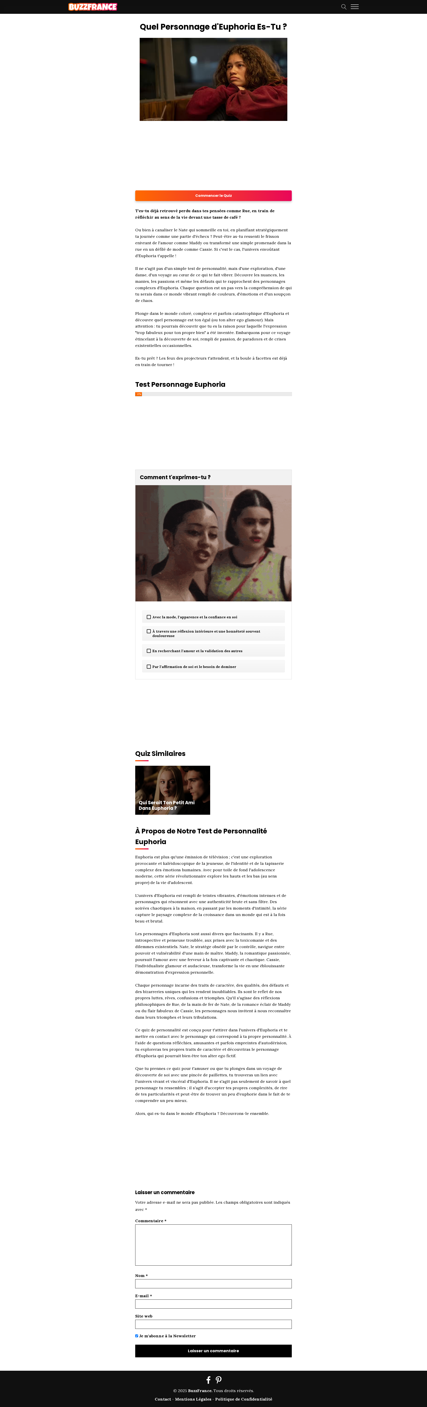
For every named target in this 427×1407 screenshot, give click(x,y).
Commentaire (151, 1220)
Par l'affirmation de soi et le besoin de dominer (194, 666)
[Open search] (344, 7)
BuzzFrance (199, 1390)
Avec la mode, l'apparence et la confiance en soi (194, 617)
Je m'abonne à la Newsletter (167, 1335)
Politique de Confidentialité (243, 1399)
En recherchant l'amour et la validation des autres (197, 651)
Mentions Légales (193, 1399)
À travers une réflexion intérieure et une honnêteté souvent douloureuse (206, 633)
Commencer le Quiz (213, 195)
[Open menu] (354, 7)
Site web (143, 1316)
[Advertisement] (72, 87)
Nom (141, 1275)
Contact (163, 1399)
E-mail (143, 1295)
